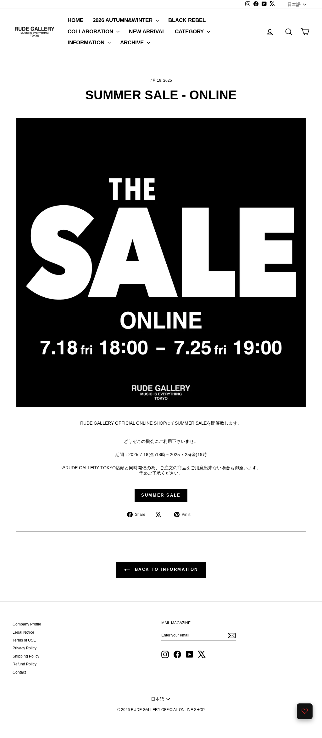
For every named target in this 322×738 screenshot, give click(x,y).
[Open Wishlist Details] (305, 711)
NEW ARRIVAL (147, 32)
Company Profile (27, 624)
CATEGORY (190, 32)
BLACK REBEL (187, 20)
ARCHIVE (132, 43)
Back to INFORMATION (165, 569)
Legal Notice (23, 632)
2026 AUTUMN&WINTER (123, 20)
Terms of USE (24, 640)
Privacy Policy (24, 648)
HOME (75, 20)
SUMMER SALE (161, 495)
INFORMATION (87, 43)
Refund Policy (24, 664)
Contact (19, 672)
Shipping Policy (26, 656)
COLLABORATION (91, 32)
